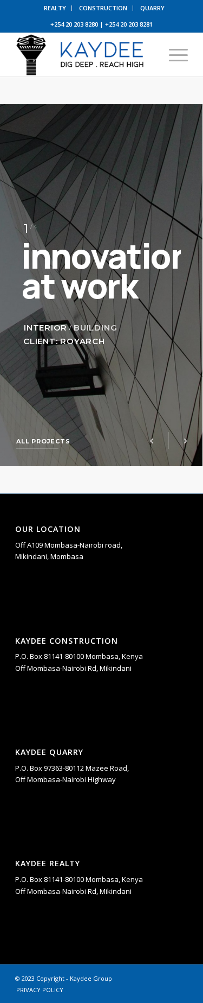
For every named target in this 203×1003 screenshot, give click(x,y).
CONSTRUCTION (103, 8)
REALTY (55, 8)
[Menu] (173, 55)
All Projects (37, 441)
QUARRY (152, 8)
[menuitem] (55, 8)
